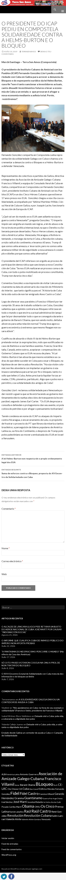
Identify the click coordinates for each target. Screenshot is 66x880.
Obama (28, 806)
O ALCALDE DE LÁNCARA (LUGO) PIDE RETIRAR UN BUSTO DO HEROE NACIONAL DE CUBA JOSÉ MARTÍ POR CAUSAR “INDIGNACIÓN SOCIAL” (32, 629)
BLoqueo (44, 784)
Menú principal (61, 9)
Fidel (14, 793)
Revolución (15, 815)
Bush (56, 785)
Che (9, 789)
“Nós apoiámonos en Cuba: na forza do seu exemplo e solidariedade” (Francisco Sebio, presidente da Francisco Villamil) (33, 709)
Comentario (9, 508)
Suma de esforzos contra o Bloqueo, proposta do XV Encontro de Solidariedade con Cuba (32, 473)
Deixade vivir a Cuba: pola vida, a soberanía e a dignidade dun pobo (33, 717)
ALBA (4, 774)
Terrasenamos (28, 51)
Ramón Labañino (16, 812)
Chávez (15, 789)
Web (4, 574)
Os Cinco (47, 806)
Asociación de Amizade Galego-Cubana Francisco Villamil (32, 779)
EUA (41, 788)
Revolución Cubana (38, 815)
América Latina (13, 774)
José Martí (20, 801)
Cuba (26, 788)
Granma (19, 798)
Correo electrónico (12, 561)
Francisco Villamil (46, 794)
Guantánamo (33, 798)
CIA (20, 789)
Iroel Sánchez (7, 802)
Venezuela (45, 819)
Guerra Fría (47, 798)
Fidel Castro (29, 793)
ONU (37, 806)
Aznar (17, 785)
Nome (6, 548)
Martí (18, 806)
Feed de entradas (10, 843)
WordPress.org (9, 855)
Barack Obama (27, 784)
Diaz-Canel (33, 789)
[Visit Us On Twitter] (4, 875)
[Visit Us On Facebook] (11, 875)
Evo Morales (49, 789)
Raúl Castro (41, 811)
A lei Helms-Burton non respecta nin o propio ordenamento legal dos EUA (32, 459)
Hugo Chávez (58, 798)
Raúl (27, 811)
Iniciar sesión (8, 838)
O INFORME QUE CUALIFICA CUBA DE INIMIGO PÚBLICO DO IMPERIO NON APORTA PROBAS (33, 642)
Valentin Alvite (13, 819)
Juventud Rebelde (35, 802)
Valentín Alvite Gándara (31, 819)
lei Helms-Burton (50, 802)
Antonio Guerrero (29, 774)
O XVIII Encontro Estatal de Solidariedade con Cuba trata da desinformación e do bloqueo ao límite (33, 675)
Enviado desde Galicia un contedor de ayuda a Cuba (26, 732)
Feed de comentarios (12, 849)
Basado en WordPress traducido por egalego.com (22, 869)
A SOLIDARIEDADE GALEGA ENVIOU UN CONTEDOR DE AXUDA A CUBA (31, 701)
